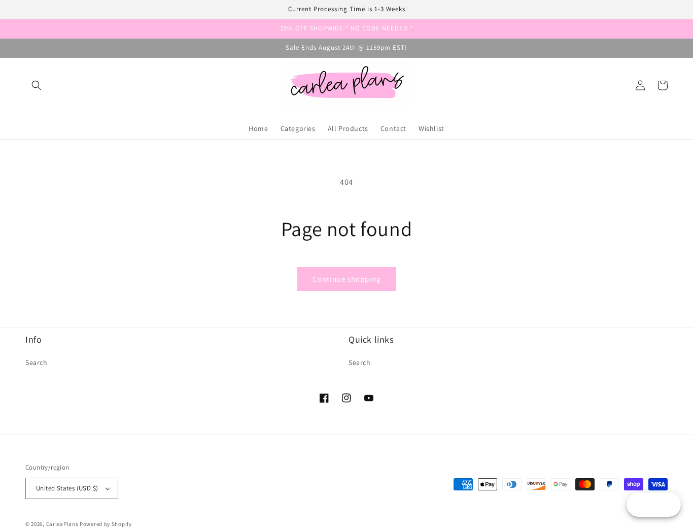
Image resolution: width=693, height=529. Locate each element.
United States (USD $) (67, 488)
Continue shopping (347, 279)
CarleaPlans (62, 523)
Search (36, 362)
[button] (36, 85)
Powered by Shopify (106, 523)
